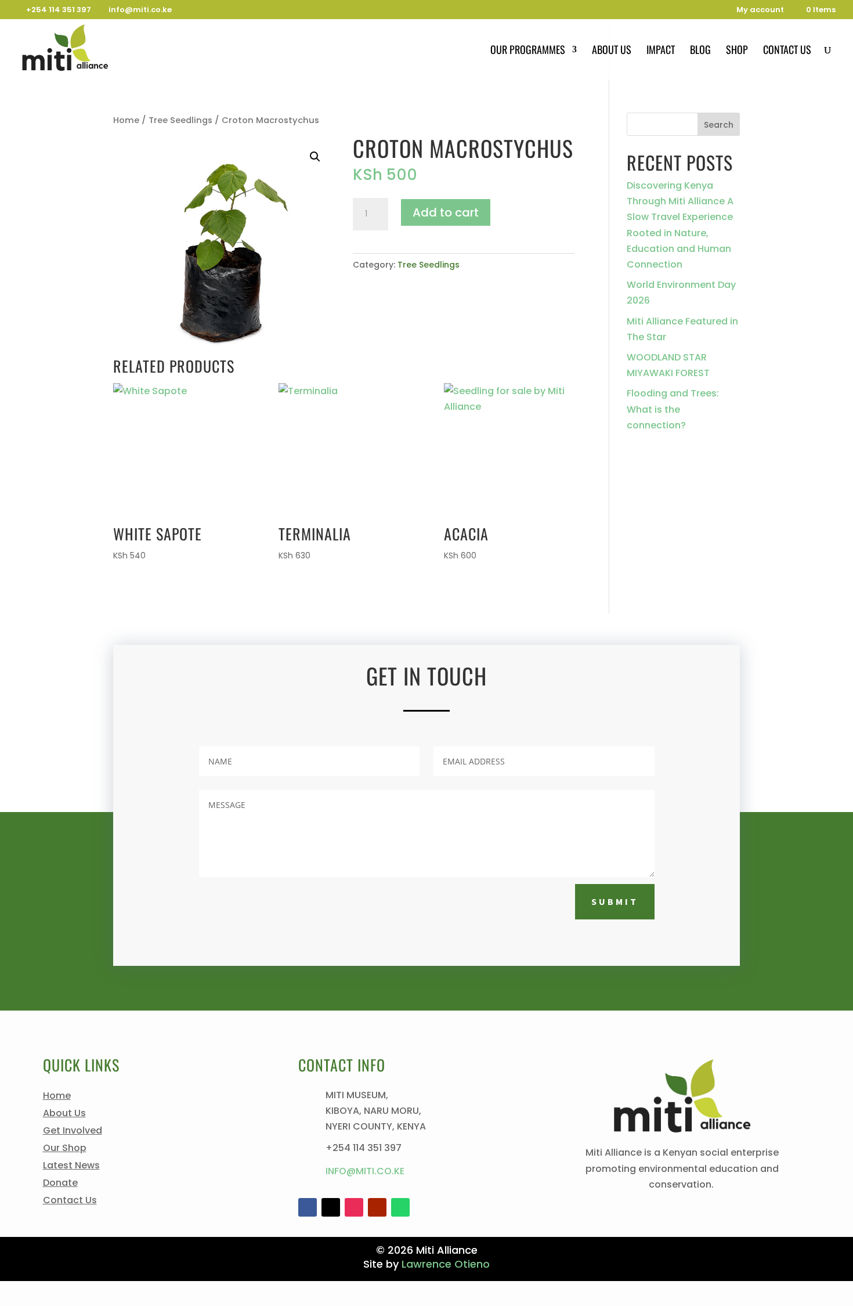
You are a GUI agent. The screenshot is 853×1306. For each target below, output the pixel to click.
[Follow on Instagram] (354, 1207)
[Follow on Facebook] (307, 1207)
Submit (614, 901)
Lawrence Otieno (446, 1264)
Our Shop (64, 1149)
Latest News (71, 1166)
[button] (315, 156)
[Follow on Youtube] (377, 1207)
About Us (611, 51)
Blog (700, 51)
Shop (737, 51)
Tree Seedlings (180, 120)
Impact (660, 51)
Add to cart (446, 212)
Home (126, 120)
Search (718, 125)
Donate (60, 1184)
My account (760, 10)
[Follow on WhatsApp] (400, 1207)
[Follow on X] (330, 1207)
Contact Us (787, 51)
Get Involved (72, 1132)
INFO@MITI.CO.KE (365, 1171)
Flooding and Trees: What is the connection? (673, 409)
